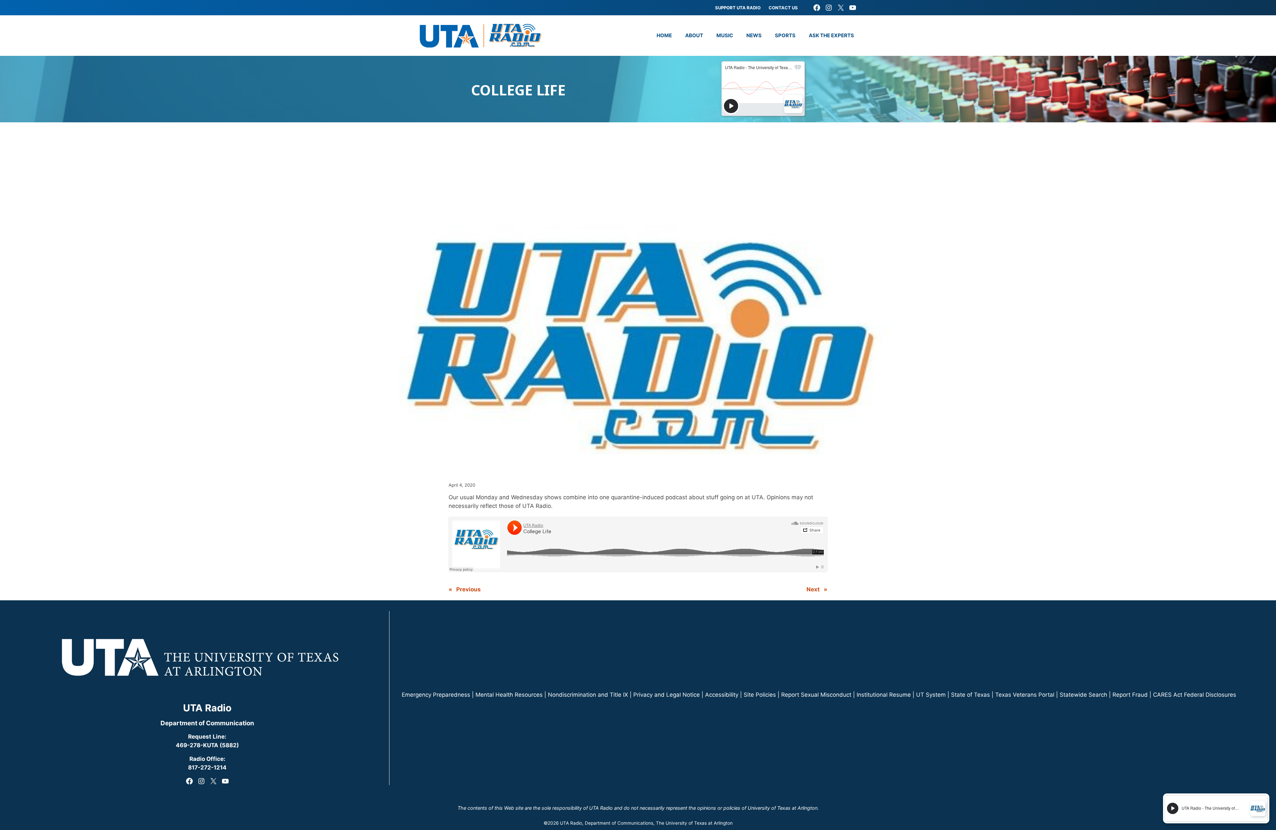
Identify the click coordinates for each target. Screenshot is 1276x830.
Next (813, 589)
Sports (785, 35)
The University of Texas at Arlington (694, 823)
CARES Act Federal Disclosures (1194, 694)
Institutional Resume (884, 694)
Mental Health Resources (509, 694)
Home (664, 35)
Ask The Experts (831, 35)
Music (724, 35)
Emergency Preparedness (436, 694)
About (694, 35)
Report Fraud (1130, 694)
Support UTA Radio (738, 7)
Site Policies (760, 694)
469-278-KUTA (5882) (207, 745)
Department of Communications (619, 823)
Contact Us (783, 7)
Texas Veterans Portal (1024, 694)
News (754, 35)
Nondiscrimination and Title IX (588, 694)
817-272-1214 (207, 767)
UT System (931, 694)
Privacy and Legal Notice (666, 694)
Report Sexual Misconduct (816, 694)
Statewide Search (1083, 694)
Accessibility (721, 694)
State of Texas (970, 694)
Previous (468, 589)
